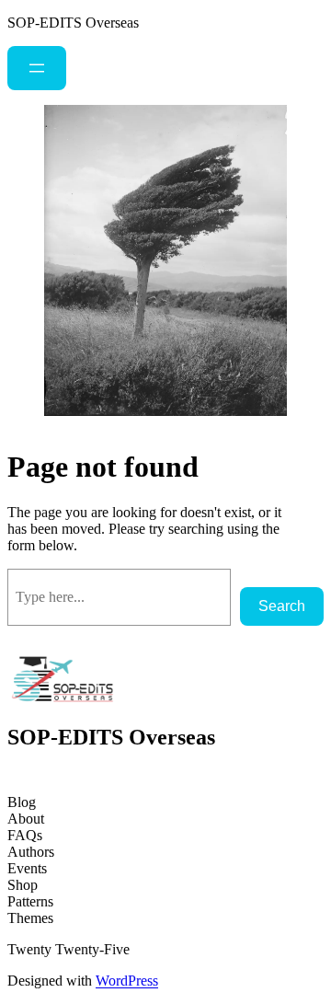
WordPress (127, 980)
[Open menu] (36, 68)
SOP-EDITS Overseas (73, 22)
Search (281, 606)
